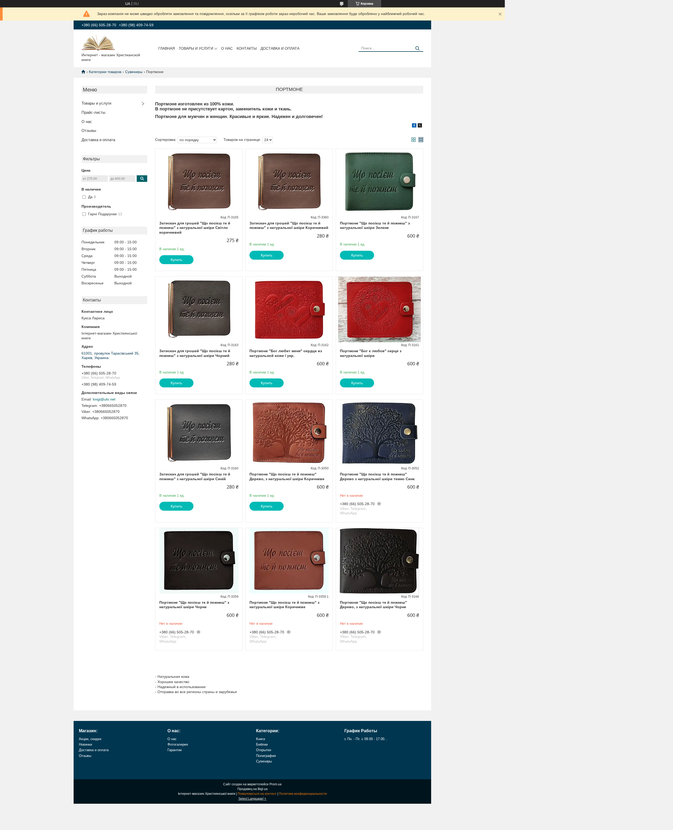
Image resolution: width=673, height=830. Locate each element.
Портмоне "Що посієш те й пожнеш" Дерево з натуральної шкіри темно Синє (377, 476)
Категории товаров (105, 72)
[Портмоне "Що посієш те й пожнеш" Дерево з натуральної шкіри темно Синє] (379, 432)
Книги (260, 739)
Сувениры (133, 72)
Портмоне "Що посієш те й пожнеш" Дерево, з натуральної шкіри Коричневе (286, 476)
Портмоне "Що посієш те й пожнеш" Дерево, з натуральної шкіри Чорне (373, 604)
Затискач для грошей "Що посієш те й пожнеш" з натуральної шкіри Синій (194, 476)
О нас (227, 48)
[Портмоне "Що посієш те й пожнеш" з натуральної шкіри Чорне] (198, 561)
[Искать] (417, 48)
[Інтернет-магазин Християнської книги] (98, 42)
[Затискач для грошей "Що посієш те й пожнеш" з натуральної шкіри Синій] (198, 432)
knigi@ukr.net (104, 399)
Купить (176, 260)
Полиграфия (266, 756)
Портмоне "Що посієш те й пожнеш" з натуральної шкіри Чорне (194, 604)
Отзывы (88, 130)
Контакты (247, 48)
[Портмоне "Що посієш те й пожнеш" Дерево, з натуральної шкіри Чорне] (379, 561)
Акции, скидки (90, 739)
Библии (262, 744)
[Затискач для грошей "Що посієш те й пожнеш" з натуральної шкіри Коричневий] (289, 181)
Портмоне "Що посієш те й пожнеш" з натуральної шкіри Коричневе (284, 604)
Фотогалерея (177, 744)
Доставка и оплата (280, 48)
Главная (166, 48)
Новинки (85, 744)
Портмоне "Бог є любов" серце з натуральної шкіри (370, 353)
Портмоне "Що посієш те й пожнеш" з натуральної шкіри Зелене (375, 225)
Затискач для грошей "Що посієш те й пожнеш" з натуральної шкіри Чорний (194, 353)
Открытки (263, 750)
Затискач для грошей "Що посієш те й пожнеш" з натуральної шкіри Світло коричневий (194, 227)
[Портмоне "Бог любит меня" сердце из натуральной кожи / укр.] (289, 309)
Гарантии (174, 750)
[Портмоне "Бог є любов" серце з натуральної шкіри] (379, 309)
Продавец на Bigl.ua (252, 789)
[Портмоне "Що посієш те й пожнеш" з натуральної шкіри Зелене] (379, 181)
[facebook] (414, 126)
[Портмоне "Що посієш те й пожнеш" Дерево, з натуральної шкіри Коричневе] (289, 432)
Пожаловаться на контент (257, 794)
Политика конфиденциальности (303, 794)
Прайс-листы (93, 112)
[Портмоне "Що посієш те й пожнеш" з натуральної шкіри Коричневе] (289, 561)
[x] (420, 126)
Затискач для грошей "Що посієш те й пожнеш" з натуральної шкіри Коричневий (288, 225)
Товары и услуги (196, 48)
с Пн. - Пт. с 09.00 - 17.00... (366, 739)
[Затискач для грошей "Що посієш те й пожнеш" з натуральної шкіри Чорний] (198, 309)
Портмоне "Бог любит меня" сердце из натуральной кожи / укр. (285, 353)
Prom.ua (275, 784)
